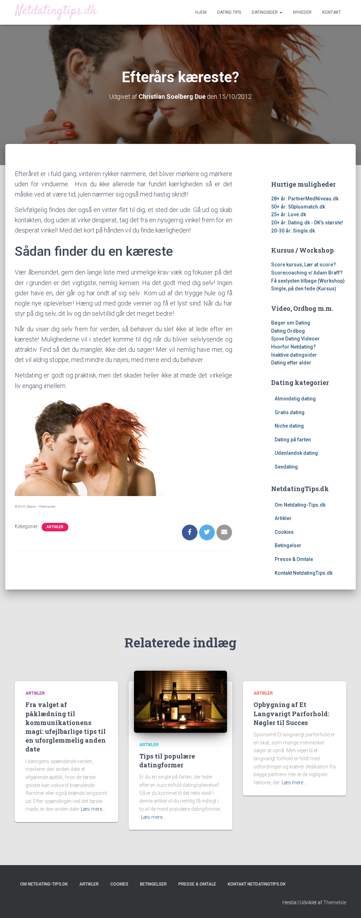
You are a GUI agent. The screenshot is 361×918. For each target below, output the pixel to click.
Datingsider (265, 12)
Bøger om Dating (290, 323)
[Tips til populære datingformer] (180, 701)
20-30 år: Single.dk (293, 231)
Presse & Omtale (294, 559)
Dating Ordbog (288, 331)
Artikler (55, 527)
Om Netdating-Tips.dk (300, 505)
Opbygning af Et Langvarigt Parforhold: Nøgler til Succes (291, 713)
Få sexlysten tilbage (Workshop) (308, 281)
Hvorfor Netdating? (293, 347)
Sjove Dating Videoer (295, 339)
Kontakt (331, 12)
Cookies (284, 532)
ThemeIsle (334, 902)
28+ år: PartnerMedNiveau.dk (304, 198)
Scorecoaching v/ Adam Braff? (307, 273)
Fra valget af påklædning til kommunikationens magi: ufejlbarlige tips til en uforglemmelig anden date (65, 726)
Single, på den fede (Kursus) (303, 288)
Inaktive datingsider (294, 355)
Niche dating (289, 426)
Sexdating (286, 467)
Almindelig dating (295, 398)
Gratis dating (290, 412)
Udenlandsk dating (296, 453)
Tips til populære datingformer (167, 760)
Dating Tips (229, 12)
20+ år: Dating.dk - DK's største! (307, 222)
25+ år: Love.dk (288, 214)
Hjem (201, 12)
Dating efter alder (291, 363)
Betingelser (288, 545)
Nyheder (302, 12)
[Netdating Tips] (56, 12)
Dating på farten (293, 439)
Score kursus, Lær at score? (303, 264)
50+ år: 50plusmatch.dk (298, 207)
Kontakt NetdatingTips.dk (303, 573)
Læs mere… (93, 809)
